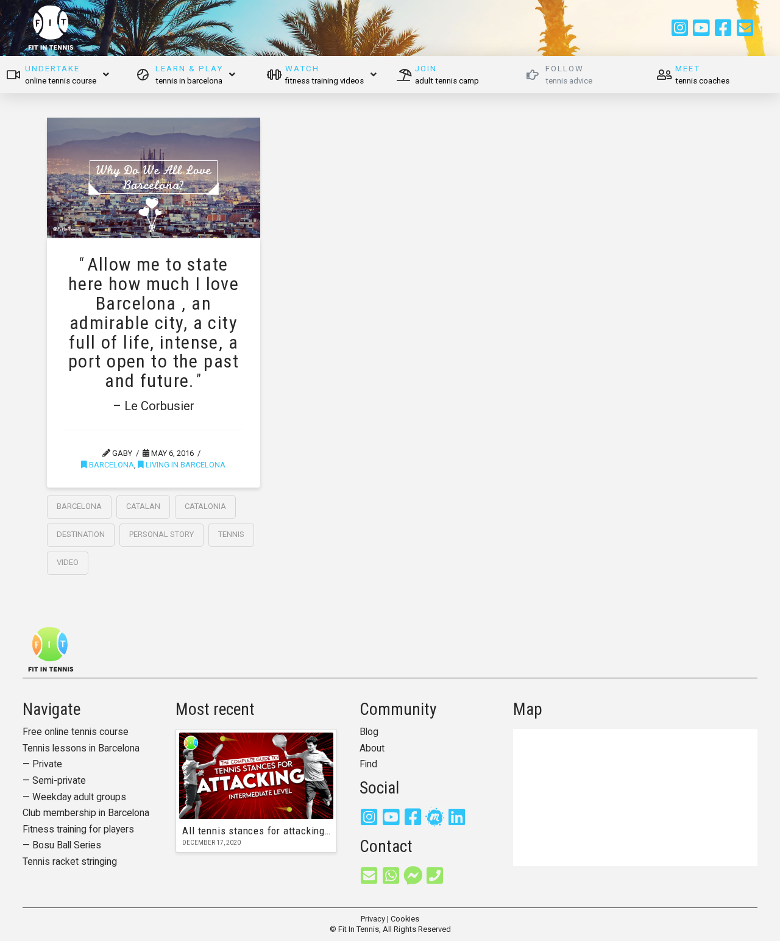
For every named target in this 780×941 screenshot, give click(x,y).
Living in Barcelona (184, 464)
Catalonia (205, 506)
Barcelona (110, 464)
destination (81, 534)
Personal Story (161, 534)
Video (68, 562)
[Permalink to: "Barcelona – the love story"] (153, 178)
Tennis (231, 534)
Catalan (143, 506)
